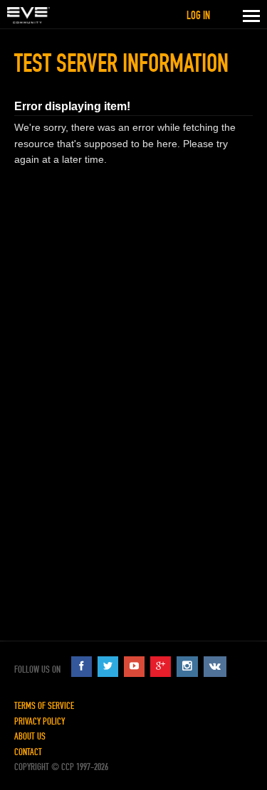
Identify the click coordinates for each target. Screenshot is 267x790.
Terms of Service (44, 706)
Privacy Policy (39, 721)
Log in (198, 15)
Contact (28, 752)
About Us (30, 736)
